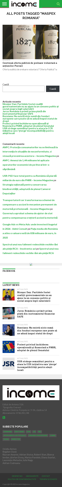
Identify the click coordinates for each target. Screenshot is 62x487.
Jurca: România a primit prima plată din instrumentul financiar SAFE (24, 112)
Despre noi (17, 476)
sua (28, 432)
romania (8, 432)
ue (34, 432)
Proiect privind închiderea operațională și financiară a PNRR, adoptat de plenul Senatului (28, 124)
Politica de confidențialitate (22, 479)
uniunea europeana (38, 435)
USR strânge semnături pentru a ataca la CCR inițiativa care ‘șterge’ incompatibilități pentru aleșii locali (28, 131)
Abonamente (32, 476)
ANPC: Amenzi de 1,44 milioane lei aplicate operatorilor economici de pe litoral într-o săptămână (26, 164)
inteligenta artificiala (15, 435)
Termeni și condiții (48, 479)
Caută (6, 84)
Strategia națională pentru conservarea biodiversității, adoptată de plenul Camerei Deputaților (26, 189)
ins (39, 432)
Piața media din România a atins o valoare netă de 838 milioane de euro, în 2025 (30, 233)
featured (19, 432)
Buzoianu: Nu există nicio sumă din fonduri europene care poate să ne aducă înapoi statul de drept (30, 118)
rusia (6, 439)
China (52, 435)
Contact (46, 476)
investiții (16, 439)
